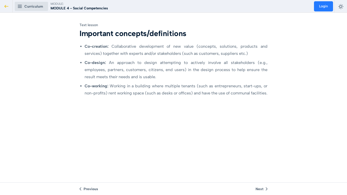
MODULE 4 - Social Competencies (79, 8)
